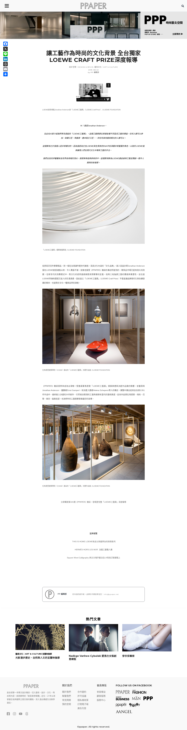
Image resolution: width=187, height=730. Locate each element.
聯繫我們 (66, 696)
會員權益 (101, 692)
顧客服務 (101, 696)
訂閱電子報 (82, 704)
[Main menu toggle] (7, 5)
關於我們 (66, 692)
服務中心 (101, 700)
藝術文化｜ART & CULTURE (106, 67)
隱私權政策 (82, 700)
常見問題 (66, 700)
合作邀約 (81, 692)
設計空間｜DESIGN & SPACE (81, 67)
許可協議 (81, 696)
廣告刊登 (81, 708)
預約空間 (66, 704)
